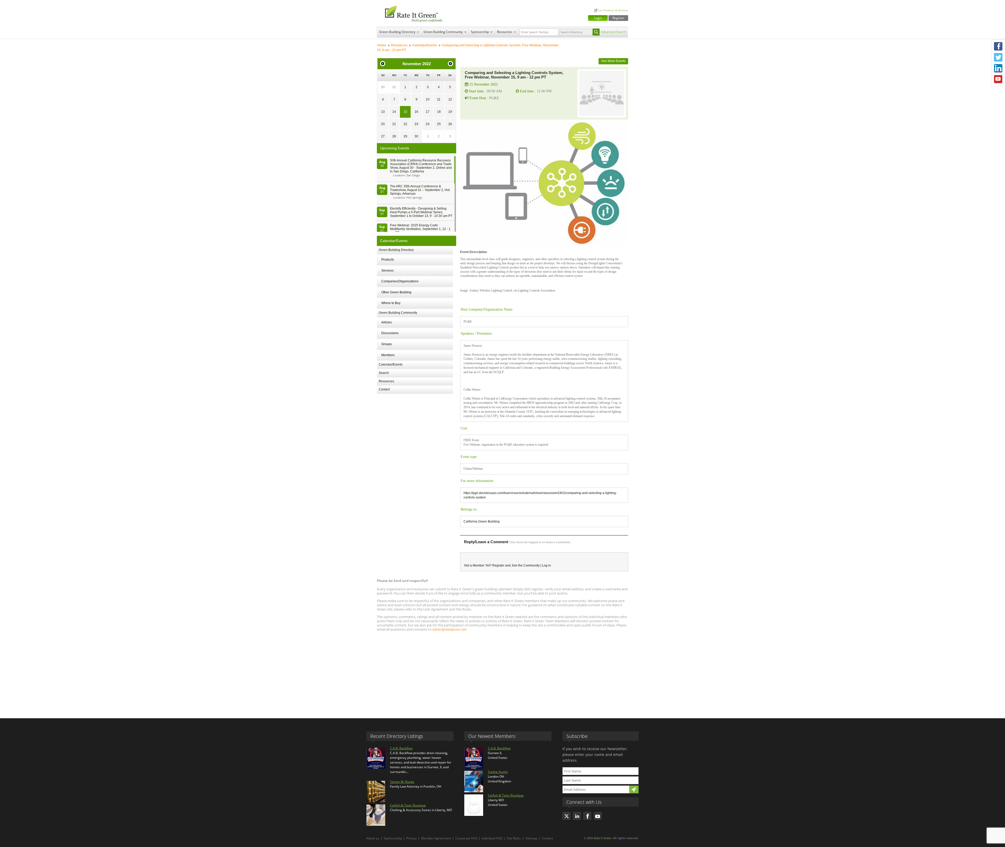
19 (450, 112)
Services (387, 270)
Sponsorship (480, 32)
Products (387, 259)
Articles (386, 322)
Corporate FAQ (466, 838)
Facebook (998, 46)
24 (427, 124)
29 (405, 136)
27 (383, 136)
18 (439, 112)
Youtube (998, 79)
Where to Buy (390, 303)
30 (383, 87)
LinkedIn (998, 68)
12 (450, 99)
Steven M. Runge (402, 781)
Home (381, 45)
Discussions (390, 333)
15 (405, 112)
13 (383, 112)
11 (438, 99)
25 (439, 124)
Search (384, 373)
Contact (384, 389)
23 (416, 124)
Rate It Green (602, 838)
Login (598, 18)
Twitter (998, 57)
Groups (386, 344)
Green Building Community (443, 32)
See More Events (613, 61)
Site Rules (514, 838)
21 (394, 124)
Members (388, 355)
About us (372, 838)
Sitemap (531, 838)
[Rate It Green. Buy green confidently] (411, 13)
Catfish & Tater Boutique (408, 805)
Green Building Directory (397, 32)
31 (394, 87)
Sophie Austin (498, 772)
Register (618, 18)
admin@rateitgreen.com (449, 629)
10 (427, 99)
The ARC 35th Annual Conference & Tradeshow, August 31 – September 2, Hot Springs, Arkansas (420, 189)
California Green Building (482, 521)
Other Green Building (396, 292)
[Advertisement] (502, 672)
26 (450, 124)
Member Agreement (436, 838)
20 (383, 124)
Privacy (411, 838)
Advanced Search (613, 32)
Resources (504, 32)
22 (405, 124)
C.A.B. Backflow (401, 748)
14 (394, 112)
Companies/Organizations (399, 281)
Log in (546, 565)
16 (416, 112)
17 (427, 112)
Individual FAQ (492, 838)
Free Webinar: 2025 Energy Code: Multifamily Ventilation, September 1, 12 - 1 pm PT (420, 228)
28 (394, 136)
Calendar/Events (424, 45)
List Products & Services (613, 10)
